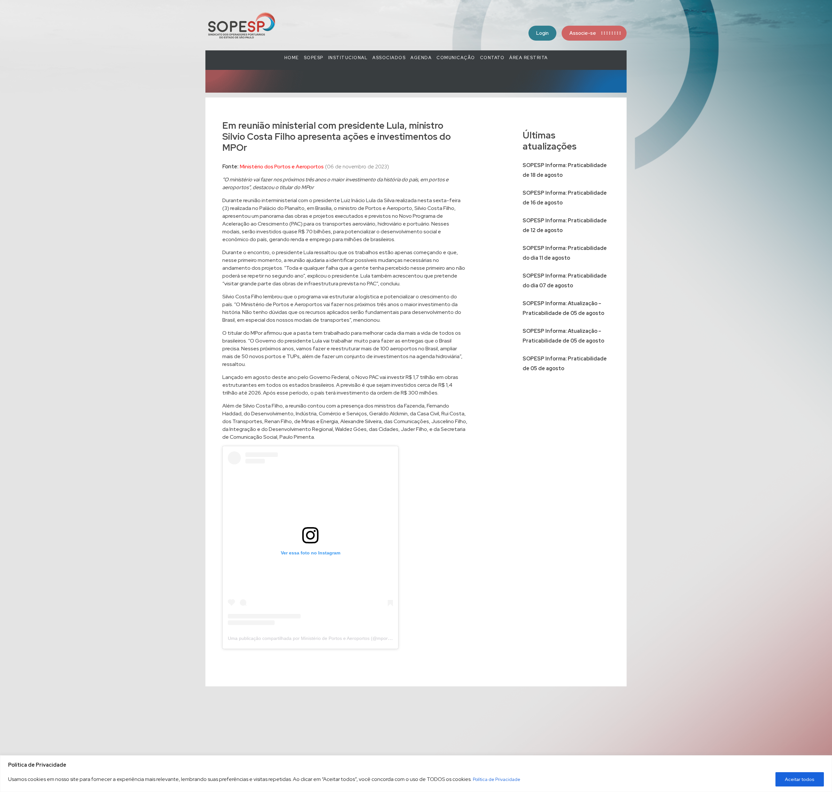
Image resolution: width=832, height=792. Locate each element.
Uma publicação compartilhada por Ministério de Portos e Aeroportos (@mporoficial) (314, 638)
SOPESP (313, 57)
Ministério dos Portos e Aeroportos (282, 166)
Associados (389, 57)
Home (291, 57)
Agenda (421, 57)
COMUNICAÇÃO (455, 57)
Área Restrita (528, 57)
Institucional (348, 57)
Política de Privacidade (496, 779)
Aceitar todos (799, 779)
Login (542, 33)
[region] (416, 773)
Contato (492, 57)
